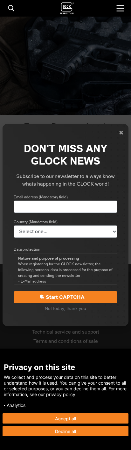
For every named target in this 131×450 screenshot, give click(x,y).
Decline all (65, 431)
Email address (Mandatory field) (41, 197)
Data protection (27, 249)
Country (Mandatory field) (36, 222)
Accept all (65, 418)
